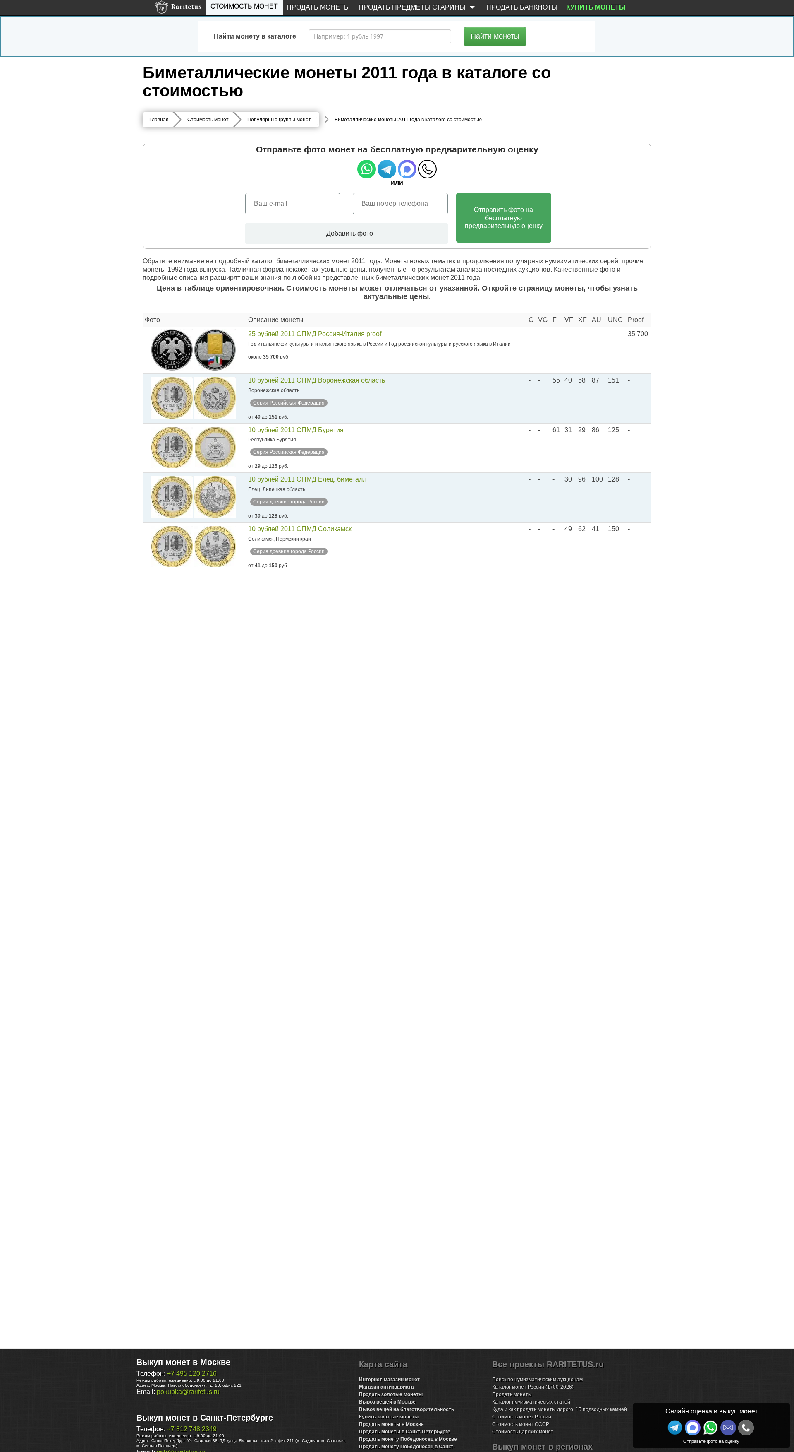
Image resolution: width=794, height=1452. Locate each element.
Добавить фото (349, 233)
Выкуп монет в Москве (183, 1362)
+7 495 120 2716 (192, 1373)
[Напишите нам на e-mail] (728, 1427)
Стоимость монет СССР (520, 1424)
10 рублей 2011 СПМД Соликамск (300, 528)
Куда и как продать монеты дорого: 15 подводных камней (559, 1409)
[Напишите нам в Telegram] (675, 1427)
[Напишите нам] (693, 1427)
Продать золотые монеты (391, 1394)
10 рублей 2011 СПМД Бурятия (296, 429)
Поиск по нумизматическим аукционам (537, 1379)
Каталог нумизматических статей (531, 1402)
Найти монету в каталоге (255, 36)
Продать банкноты (521, 7)
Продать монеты (318, 7)
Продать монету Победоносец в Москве (408, 1439)
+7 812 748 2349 (192, 1429)
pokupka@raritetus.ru (188, 1391)
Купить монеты (596, 7)
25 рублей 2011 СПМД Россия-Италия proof (314, 333)
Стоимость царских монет (522, 1432)
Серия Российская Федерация (289, 403)
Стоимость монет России (521, 1417)
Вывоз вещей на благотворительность (406, 1409)
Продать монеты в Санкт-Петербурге (404, 1432)
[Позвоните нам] (746, 1427)
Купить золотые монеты (389, 1417)
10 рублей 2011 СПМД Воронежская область (316, 380)
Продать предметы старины (413, 7)
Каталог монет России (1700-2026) (533, 1387)
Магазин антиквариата (386, 1387)
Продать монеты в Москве (391, 1424)
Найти (495, 36)
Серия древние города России (289, 502)
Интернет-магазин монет (389, 1379)
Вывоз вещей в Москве (387, 1402)
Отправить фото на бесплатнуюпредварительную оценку (504, 217)
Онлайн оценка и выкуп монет (711, 1411)
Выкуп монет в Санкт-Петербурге (204, 1417)
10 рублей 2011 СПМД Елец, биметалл (307, 479)
